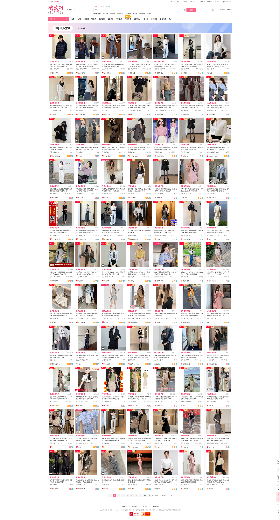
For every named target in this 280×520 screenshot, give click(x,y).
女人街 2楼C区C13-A (213, 152)
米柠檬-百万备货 (213, 281)
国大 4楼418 (105, 110)
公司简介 (124, 507)
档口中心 (193, 2)
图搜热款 (137, 19)
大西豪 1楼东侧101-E (134, 443)
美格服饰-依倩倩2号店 (82, 489)
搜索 (191, 10)
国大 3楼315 (158, 401)
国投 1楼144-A (158, 443)
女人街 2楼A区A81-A (82, 401)
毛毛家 (211, 405)
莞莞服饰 (157, 489)
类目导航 (52, 19)
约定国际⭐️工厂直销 (56, 405)
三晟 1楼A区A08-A (81, 277)
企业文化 (134, 507)
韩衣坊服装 (120, 14)
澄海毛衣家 (55, 198)
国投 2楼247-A (158, 193)
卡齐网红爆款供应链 (187, 114)
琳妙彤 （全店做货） (82, 447)
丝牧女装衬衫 (158, 364)
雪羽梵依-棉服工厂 (161, 281)
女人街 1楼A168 (211, 360)
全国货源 (128, 19)
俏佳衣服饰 (210, 73)
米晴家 (185, 73)
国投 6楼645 (210, 69)
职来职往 (54, 114)
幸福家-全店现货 (132, 73)
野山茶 (106, 198)
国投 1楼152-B (54, 360)
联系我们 (156, 507)
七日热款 (145, 19)
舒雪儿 (185, 405)
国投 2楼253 (79, 110)
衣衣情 (106, 489)
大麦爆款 (159, 198)
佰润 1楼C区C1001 (55, 277)
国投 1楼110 (132, 360)
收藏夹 (185, 2)
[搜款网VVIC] (55, 9)
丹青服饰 (78, 364)
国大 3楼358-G (106, 401)
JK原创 (54, 322)
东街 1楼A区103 (185, 235)
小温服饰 (185, 447)
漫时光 (106, 322)
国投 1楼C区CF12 (55, 69)
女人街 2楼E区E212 (134, 485)
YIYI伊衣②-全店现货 (108, 156)
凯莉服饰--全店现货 (108, 281)
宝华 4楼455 (210, 277)
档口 (101, 6)
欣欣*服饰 (107, 364)
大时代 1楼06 (132, 401)
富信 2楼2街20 (185, 485)
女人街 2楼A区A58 (55, 110)
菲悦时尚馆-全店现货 (187, 281)
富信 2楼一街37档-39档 (161, 318)
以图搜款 (107, 6)
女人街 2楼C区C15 (212, 110)
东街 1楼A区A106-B (56, 443)
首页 (170, 2)
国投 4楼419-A (80, 235)
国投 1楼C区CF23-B (186, 318)
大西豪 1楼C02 (106, 235)
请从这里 (53, 2)
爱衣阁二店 (133, 405)
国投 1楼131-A (106, 443)
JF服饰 (159, 322)
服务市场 (163, 19)
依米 (208, 322)
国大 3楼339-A (54, 485)
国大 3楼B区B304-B (160, 235)
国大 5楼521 (132, 277)
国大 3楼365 (53, 401)
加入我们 (145, 507)
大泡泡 (211, 489)
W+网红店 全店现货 (108, 114)
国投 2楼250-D (80, 485)
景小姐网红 (160, 405)
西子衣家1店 (81, 198)
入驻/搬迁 (222, 9)
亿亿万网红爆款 (161, 73)
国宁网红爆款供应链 (56, 281)
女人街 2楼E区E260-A (160, 110)
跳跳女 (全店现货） (213, 239)
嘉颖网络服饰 (187, 364)
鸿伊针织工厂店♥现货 (213, 447)
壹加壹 (80, 405)
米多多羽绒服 (56, 156)
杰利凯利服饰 (187, 239)
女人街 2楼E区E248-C (134, 110)
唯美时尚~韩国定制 (134, 239)
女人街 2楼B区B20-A (108, 277)
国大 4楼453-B (185, 360)
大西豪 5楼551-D (107, 318)
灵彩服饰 (133, 198)
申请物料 (229, 9)
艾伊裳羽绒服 (134, 447)
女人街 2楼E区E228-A (187, 401)
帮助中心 (209, 2)
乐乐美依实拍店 (108, 405)
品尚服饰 (159, 447)
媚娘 (131, 114)
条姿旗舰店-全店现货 (185, 198)
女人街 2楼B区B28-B (82, 318)
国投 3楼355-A (54, 318)
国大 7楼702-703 (133, 69)
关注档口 (154, 19)
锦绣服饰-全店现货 (187, 322)
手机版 (202, 2)
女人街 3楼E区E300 (82, 360)
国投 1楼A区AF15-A (186, 193)
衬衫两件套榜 (97, 14)
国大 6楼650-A (185, 443)
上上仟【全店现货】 (82, 114)
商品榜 (93, 19)
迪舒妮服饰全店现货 (145, 14)
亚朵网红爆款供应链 (108, 239)
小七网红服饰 (56, 239)
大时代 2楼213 (106, 360)
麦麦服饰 (80, 281)
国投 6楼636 (105, 485)
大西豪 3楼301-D (107, 193)
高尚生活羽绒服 (56, 364)
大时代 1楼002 (54, 193)
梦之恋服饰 (81, 322)
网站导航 (217, 2)
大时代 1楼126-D (212, 485)
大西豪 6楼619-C (212, 318)
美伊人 (106, 447)
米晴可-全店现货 (213, 198)
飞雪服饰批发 (82, 239)
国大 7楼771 (184, 277)
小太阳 (54, 447)
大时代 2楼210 (158, 485)
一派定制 (185, 489)
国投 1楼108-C (211, 193)
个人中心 (177, 2)
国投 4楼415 (132, 235)
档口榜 (86, 19)
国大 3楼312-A (54, 235)
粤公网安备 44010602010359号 (147, 510)
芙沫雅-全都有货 (213, 156)
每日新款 (110, 19)
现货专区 (102, 19)
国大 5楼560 (79, 152)
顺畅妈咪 (112, 14)
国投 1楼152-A (54, 152)
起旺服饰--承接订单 (213, 364)
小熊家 (80, 156)
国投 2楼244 (132, 152)
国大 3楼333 (79, 193)
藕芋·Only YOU (134, 364)
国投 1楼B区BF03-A (82, 443)
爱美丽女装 (55, 489)
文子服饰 (185, 156)
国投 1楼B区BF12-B (212, 401)
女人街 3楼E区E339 (212, 443)
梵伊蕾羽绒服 (160, 156)
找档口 (79, 19)
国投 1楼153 (158, 152)
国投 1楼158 (184, 110)
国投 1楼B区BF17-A (134, 318)
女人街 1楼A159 (107, 69)
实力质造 (119, 19)
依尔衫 (132, 281)
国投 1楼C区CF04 (159, 277)
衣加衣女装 (55, 73)
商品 (95, 6)
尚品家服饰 (212, 114)
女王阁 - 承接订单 (134, 156)
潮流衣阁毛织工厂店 (134, 322)
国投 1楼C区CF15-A (160, 69)
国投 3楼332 (105, 152)
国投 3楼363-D (185, 152)
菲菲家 (158, 239)
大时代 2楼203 (158, 360)
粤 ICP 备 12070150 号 (127, 510)
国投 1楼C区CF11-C (213, 235)
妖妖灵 (132, 489)
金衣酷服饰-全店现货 (131, 14)
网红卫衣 (105, 14)
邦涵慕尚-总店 (161, 114)
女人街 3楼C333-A (133, 193)
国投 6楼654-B (185, 69)
